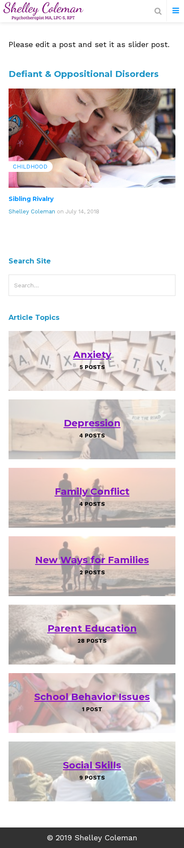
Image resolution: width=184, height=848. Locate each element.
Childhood (30, 166)
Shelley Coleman (32, 211)
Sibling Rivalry (31, 199)
